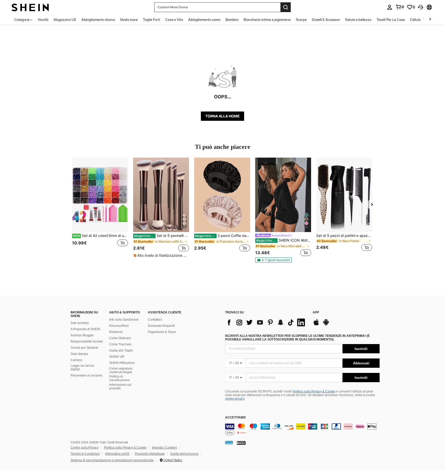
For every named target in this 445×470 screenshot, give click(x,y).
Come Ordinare (120, 338)
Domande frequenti (161, 326)
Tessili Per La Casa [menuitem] (390, 20)
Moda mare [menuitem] (129, 20)
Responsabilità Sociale (87, 341)
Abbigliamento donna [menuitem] (98, 20)
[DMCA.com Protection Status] (241, 443)
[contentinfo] (302, 429)
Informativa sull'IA (117, 454)
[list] (266, 322)
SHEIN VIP (116, 356)
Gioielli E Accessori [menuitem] (326, 20)
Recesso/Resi (119, 326)
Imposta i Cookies (164, 447)
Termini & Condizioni (85, 454)
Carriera (76, 360)
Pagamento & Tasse (162, 332)
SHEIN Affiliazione (122, 363)
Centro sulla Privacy (85, 447)
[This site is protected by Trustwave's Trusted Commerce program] (229, 443)
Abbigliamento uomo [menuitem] (204, 20)
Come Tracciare (120, 344)
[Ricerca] (285, 7)
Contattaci (155, 319)
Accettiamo (235, 417)
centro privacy (234, 398)
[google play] (326, 325)
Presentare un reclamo (86, 375)
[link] (399, 7)
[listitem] (100, 207)
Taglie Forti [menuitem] (151, 20)
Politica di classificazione (119, 378)
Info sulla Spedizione (124, 319)
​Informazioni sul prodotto (120, 386)
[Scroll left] (424, 19)
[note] (161, 255)
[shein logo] (30, 7)
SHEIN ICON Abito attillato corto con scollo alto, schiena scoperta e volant (283, 240)
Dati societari (80, 323)
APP (316, 312)
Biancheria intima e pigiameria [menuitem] (267, 20)
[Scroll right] (430, 19)
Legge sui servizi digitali (82, 367)
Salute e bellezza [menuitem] (358, 20)
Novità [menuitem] (43, 20)
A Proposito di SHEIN (85, 329)
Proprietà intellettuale (150, 454)
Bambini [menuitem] (232, 20)
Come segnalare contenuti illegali (121, 370)
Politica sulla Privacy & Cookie (314, 391)
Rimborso (116, 332)
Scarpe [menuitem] (301, 20)
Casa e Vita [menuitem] (174, 20)
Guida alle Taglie (121, 350)
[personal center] (390, 7)
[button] (420, 7)
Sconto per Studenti (84, 347)
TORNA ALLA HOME (222, 116)
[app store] (316, 325)
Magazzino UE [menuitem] (65, 20)
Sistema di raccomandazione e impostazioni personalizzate (112, 460)
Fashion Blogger (82, 335)
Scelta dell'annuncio (184, 454)
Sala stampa (79, 354)
